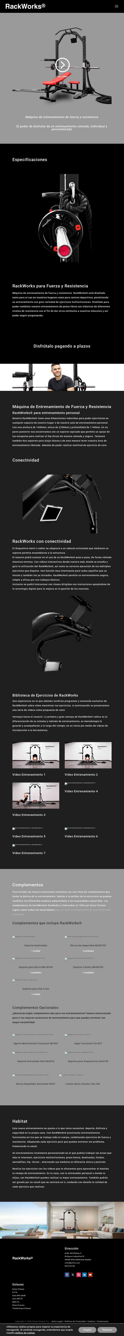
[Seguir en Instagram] (78, 1274)
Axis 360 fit (17, 1299)
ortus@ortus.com (72, 1263)
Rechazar (107, 1329)
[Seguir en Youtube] (90, 1274)
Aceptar (87, 1329)
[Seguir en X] (73, 1274)
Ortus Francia (18, 1305)
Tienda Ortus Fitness (21, 1308)
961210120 (70, 1266)
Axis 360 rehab (19, 1295)
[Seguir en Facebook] (67, 1274)
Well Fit (15, 1302)
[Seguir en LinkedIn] (84, 1274)
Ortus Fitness (18, 1289)
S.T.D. (15, 1292)
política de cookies (25, 1332)
